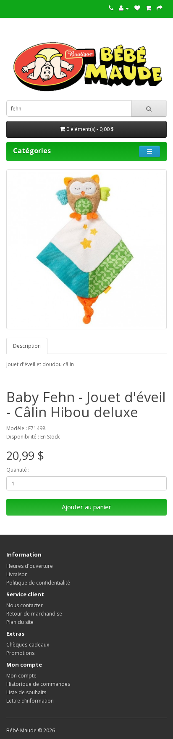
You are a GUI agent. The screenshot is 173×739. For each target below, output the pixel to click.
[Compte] (124, 8)
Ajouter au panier (86, 507)
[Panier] (148, 8)
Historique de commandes (38, 684)
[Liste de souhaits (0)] (137, 8)
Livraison (17, 574)
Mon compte (21, 675)
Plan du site (20, 622)
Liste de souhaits (26, 692)
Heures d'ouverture (29, 566)
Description (27, 345)
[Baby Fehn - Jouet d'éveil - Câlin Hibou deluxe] (86, 249)
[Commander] (160, 8)
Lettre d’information (30, 700)
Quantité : (17, 469)
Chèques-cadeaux (27, 644)
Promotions (20, 653)
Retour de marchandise (34, 613)
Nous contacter (24, 605)
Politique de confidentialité (38, 582)
